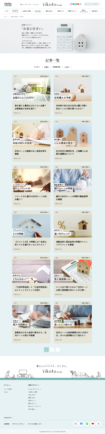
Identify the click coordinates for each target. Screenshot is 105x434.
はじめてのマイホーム (34, 389)
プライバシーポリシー (18, 424)
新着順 (46, 67)
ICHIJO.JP (7, 418)
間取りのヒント (32, 403)
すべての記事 (8, 389)
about (6, 392)
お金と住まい (32, 395)
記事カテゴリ (32, 385)
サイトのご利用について (35, 424)
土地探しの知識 (32, 392)
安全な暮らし (32, 409)
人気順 (66, 67)
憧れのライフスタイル (34, 406)
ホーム (6, 16)
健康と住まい (32, 398)
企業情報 (6, 424)
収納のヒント (32, 400)
